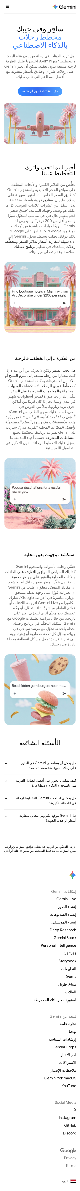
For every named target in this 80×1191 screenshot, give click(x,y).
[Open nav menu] (7, 6)
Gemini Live (48, 603)
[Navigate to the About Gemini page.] (64, 6)
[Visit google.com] (40, 1150)
